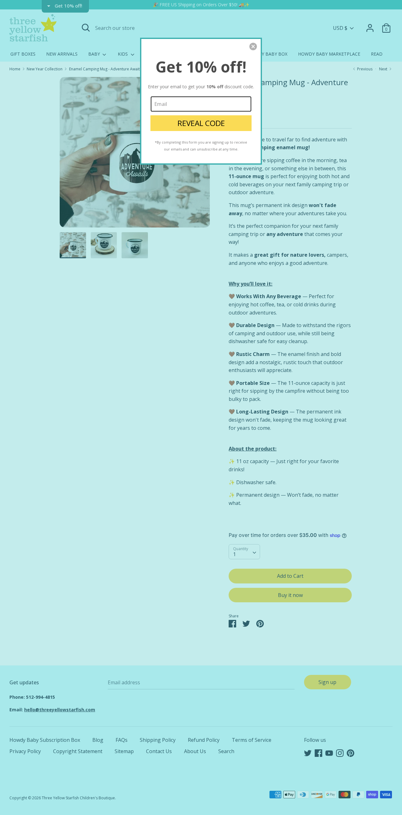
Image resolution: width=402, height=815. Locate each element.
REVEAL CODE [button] (201, 123)
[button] (253, 46)
